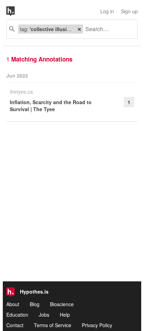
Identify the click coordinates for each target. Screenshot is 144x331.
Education (17, 314)
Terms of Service (52, 325)
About (12, 304)
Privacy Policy (97, 325)
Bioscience (62, 304)
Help (65, 314)
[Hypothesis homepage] (15, 11)
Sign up (129, 11)
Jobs (44, 314)
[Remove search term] (79, 29)
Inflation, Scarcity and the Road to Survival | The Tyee (51, 106)
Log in (107, 11)
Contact (14, 325)
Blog (34, 304)
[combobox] (107, 29)
